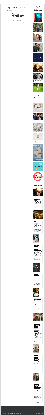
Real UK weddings (36, 327)
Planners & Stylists (36, 385)
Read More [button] (35, 209)
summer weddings (36, 359)
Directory (8, 413)
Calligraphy (36, 299)
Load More (38, 402)
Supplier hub (11, 413)
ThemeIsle (41, 413)
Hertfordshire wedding (37, 325)
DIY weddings (36, 246)
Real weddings (36, 250)
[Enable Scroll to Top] (44, 413)
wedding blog (38, 199)
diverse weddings (36, 245)
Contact (21, 413)
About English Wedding (16, 413)
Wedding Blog (4, 413)
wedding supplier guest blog (37, 387)
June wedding (36, 326)
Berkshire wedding (36, 384)
